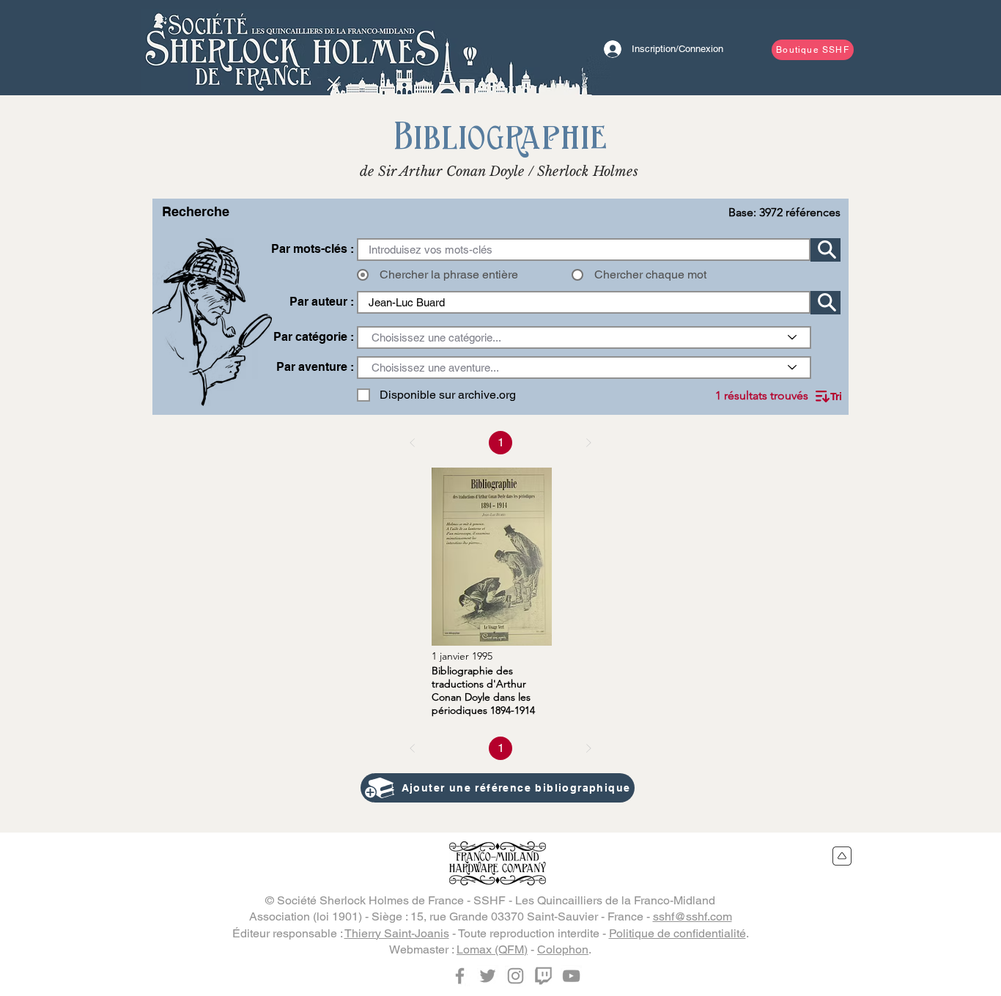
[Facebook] (459, 975)
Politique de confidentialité (677, 933)
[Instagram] (515, 975)
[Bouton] (291, 47)
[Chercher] (825, 250)
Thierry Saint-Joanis (396, 933)
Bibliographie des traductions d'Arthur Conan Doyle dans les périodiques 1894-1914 (483, 690)
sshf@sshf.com (692, 916)
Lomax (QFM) (492, 949)
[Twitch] (543, 975)
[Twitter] (487, 975)
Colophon (562, 949)
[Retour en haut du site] (842, 856)
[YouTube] (571, 975)
